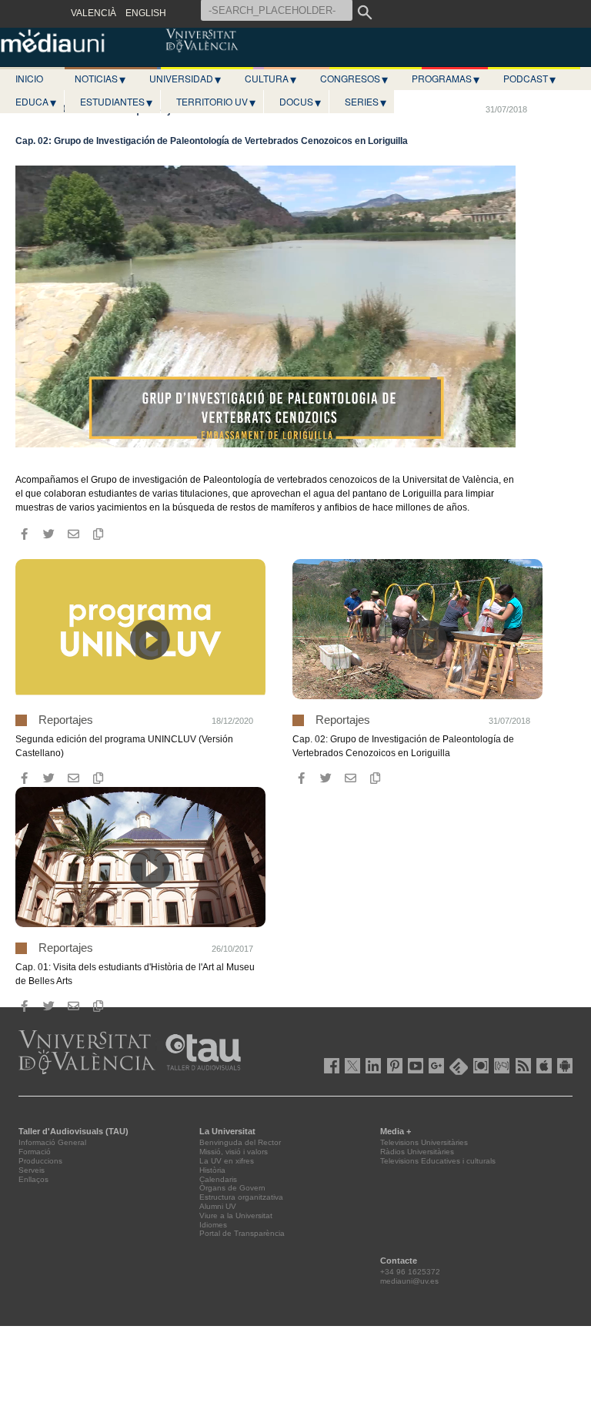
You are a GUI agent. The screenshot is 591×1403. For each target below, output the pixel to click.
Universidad (185, 78)
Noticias (100, 78)
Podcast (529, 78)
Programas (445, 78)
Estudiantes (116, 101)
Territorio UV (215, 101)
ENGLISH (145, 13)
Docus (300, 101)
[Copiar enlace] (97, 534)
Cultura (270, 78)
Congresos (354, 78)
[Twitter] (48, 534)
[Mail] (73, 534)
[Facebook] (23, 534)
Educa (35, 101)
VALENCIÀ (93, 13)
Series (365, 101)
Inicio (29, 78)
